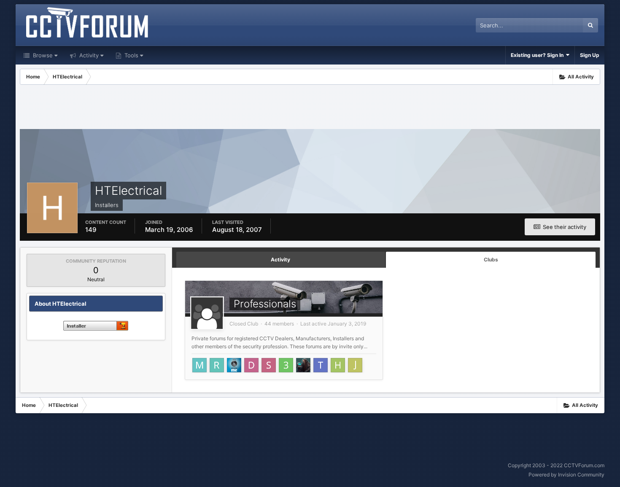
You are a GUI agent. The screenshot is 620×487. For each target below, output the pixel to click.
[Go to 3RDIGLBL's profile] (286, 365)
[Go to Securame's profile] (234, 365)
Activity (88, 55)
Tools (130, 55)
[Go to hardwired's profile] (338, 365)
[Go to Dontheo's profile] (251, 365)
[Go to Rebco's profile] (217, 365)
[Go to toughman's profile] (320, 365)
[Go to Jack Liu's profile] (355, 365)
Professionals (265, 304)
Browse (42, 55)
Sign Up (589, 55)
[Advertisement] (310, 108)
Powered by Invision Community (566, 474)
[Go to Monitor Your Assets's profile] (199, 365)
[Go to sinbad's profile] (303, 365)
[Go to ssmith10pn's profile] (268, 365)
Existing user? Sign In (538, 55)
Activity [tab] (280, 259)
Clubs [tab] (491, 259)
